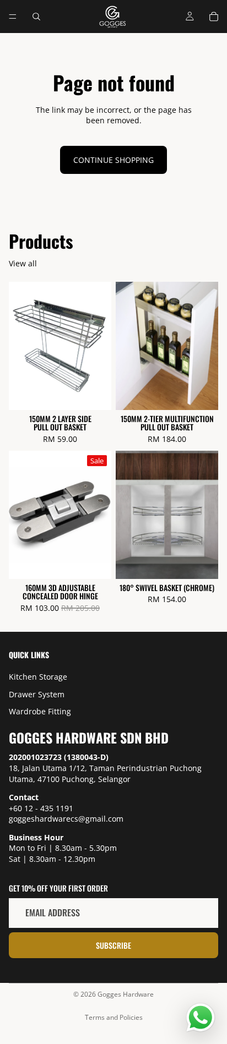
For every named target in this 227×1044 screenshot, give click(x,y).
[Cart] (214, 16)
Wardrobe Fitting (40, 711)
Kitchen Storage (38, 676)
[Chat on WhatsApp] (200, 1017)
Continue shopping (113, 160)
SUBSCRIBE (113, 945)
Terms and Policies (114, 1017)
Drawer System (36, 694)
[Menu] (12, 16)
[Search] (36, 16)
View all (23, 263)
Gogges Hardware (126, 994)
